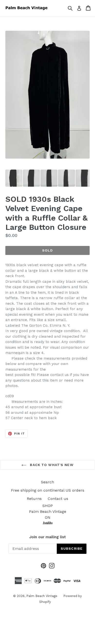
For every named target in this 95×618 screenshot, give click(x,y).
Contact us (58, 498)
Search (47, 482)
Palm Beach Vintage (41, 596)
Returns (34, 498)
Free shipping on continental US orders (47, 490)
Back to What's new (51, 465)
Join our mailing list (47, 537)
